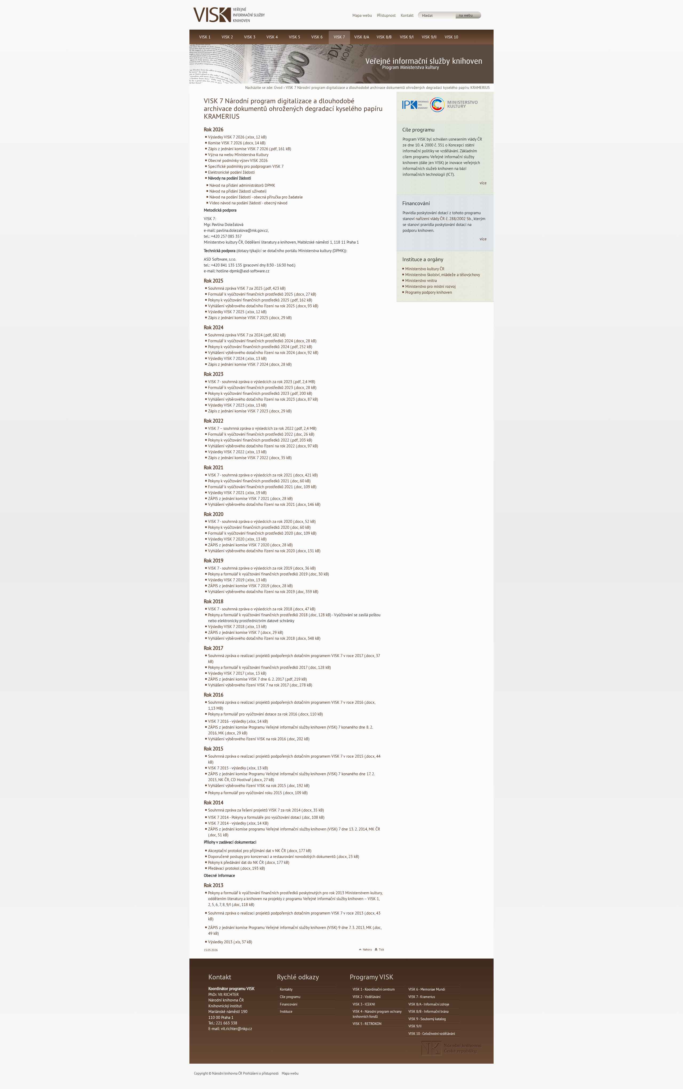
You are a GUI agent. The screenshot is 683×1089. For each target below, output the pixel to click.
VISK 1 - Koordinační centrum (374, 989)
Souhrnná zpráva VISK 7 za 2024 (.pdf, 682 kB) (246, 334)
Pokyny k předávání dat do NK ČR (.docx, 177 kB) (248, 862)
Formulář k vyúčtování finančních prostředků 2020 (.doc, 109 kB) (262, 533)
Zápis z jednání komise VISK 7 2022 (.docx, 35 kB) (250, 457)
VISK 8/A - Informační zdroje (428, 1004)
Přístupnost (386, 15)
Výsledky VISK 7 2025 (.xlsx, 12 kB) (237, 311)
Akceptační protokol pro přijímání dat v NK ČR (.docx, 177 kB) (259, 850)
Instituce (286, 1011)
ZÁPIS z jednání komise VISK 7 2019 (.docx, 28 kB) (250, 585)
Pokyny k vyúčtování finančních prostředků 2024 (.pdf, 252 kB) (260, 346)
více (483, 182)
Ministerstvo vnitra (421, 280)
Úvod (278, 87)
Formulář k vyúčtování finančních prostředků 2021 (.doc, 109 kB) (262, 486)
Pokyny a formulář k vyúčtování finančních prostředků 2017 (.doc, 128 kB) (269, 667)
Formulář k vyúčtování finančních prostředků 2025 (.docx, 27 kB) (262, 294)
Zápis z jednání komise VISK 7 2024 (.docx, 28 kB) (250, 364)
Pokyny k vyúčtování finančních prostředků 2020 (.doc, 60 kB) (259, 527)
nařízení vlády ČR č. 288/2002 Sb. (444, 218)
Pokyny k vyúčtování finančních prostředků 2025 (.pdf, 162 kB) (260, 300)
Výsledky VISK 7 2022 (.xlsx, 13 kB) (237, 451)
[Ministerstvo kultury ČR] (454, 104)
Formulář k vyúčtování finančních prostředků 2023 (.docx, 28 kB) (262, 387)
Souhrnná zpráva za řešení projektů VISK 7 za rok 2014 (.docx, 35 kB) (266, 810)
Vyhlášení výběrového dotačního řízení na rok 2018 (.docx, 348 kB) (264, 638)
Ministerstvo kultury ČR (424, 268)
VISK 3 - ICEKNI (364, 1004)
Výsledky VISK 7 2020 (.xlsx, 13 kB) (237, 539)
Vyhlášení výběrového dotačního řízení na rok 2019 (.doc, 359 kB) (263, 591)
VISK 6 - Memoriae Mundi (426, 989)
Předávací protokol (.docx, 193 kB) (236, 868)
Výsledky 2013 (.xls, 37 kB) (230, 941)
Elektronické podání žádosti (231, 172)
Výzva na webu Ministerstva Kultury (238, 154)
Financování (288, 1004)
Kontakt (407, 15)
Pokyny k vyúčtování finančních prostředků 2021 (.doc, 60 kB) (259, 480)
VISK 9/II (415, 1026)
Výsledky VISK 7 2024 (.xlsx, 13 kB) (237, 358)
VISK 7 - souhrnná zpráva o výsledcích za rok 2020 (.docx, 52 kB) (262, 521)
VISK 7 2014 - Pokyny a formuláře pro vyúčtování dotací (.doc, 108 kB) (266, 817)
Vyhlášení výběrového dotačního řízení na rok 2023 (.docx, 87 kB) (263, 399)
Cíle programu (290, 997)
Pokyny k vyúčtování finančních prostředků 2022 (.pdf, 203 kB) (260, 440)
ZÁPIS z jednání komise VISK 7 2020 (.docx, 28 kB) (250, 544)
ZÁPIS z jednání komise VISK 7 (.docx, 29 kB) (245, 632)
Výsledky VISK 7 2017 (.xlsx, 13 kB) (237, 673)
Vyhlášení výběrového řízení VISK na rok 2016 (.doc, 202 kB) (258, 738)
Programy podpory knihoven (428, 292)
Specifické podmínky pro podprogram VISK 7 (246, 166)
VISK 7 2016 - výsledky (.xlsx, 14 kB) (238, 721)
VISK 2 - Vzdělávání (366, 997)
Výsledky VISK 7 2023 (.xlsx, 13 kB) (237, 405)
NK (452, 1048)
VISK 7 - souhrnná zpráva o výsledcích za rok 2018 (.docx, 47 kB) (261, 608)
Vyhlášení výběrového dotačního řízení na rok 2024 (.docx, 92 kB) (263, 352)
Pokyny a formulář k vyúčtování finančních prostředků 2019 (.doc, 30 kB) (268, 574)
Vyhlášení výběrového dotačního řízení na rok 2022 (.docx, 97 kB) (263, 445)
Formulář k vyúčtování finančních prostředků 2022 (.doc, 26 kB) (261, 434)
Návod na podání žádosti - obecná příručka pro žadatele (256, 197)
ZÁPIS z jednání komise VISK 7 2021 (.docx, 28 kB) (250, 498)
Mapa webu (362, 15)
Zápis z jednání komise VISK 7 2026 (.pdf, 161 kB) (249, 148)
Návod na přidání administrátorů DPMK (242, 185)
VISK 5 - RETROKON (367, 1024)
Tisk (381, 949)
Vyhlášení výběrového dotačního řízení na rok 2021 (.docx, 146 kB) (264, 504)
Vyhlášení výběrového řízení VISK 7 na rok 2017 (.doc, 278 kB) (260, 684)
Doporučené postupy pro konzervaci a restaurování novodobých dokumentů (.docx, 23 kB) (283, 856)
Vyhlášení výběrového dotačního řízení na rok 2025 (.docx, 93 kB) (263, 305)
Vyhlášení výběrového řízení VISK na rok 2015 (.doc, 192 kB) (258, 785)
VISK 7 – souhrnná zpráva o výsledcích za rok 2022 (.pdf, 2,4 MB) (262, 428)
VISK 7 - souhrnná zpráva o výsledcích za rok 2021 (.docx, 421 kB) (263, 475)
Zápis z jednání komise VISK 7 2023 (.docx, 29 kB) (250, 411)
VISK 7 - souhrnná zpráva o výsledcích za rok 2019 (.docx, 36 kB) (262, 568)
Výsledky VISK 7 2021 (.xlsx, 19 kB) (237, 492)
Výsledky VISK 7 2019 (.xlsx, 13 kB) (237, 579)
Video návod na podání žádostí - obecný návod (248, 202)
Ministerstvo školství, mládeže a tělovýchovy (442, 274)
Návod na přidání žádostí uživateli (238, 191)
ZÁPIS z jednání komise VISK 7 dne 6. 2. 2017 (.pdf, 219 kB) (257, 679)
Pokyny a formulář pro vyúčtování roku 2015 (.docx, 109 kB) (258, 792)
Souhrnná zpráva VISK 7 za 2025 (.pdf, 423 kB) (246, 288)
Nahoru (367, 949)
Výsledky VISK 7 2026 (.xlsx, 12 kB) (237, 137)
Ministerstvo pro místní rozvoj (430, 286)
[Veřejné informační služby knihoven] (229, 14)
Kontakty (286, 989)
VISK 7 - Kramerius (421, 997)
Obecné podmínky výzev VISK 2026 (238, 160)
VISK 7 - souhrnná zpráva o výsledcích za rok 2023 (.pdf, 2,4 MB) (261, 381)
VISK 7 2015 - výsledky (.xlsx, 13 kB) (238, 767)
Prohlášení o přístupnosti (261, 1073)
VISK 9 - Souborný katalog (427, 1019)
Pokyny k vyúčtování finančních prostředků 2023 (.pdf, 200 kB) (260, 393)
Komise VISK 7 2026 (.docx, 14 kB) (236, 142)
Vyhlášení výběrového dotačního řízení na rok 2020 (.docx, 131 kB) (264, 550)
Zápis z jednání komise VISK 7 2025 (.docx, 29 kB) (250, 317)
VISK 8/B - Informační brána (428, 1011)
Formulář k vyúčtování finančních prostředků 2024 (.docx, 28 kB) (262, 340)
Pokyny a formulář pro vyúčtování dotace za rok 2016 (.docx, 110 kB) (265, 714)
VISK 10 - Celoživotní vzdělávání (431, 1033)
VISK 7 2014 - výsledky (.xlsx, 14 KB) (238, 823)
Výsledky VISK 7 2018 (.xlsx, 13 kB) (237, 626)
